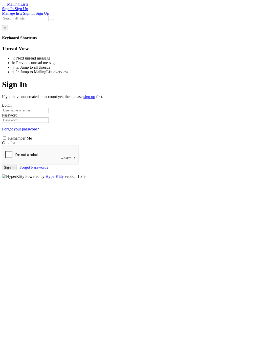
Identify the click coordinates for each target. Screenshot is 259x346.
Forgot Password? (33, 167)
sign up (89, 96)
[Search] (52, 19)
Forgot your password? (20, 129)
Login (7, 105)
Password (9, 115)
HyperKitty (55, 176)
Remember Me (19, 138)
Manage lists (12, 13)
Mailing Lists (17, 4)
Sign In (8, 9)
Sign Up (21, 9)
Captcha (8, 143)
